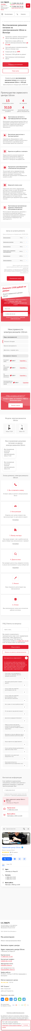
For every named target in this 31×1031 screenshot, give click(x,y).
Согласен (25, 1025)
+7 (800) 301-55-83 (17, 3)
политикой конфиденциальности (18, 318)
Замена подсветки (7, 260)
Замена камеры (6, 237)
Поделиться (2, 999)
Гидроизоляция (6, 256)
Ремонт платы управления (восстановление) (9, 251)
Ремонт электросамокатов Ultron (11, 940)
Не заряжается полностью (6, 375)
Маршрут (8, 858)
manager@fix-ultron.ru (8, 969)
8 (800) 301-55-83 (6, 961)
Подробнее (15, 520)
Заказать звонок (15, 405)
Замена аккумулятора (8, 242)
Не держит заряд (6, 360)
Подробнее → (23, 360)
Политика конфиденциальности (15, 1013)
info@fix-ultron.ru (6, 965)
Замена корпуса (7, 246)
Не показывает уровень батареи (6, 368)
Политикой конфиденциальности (19, 795)
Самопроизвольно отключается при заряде (7, 382)
